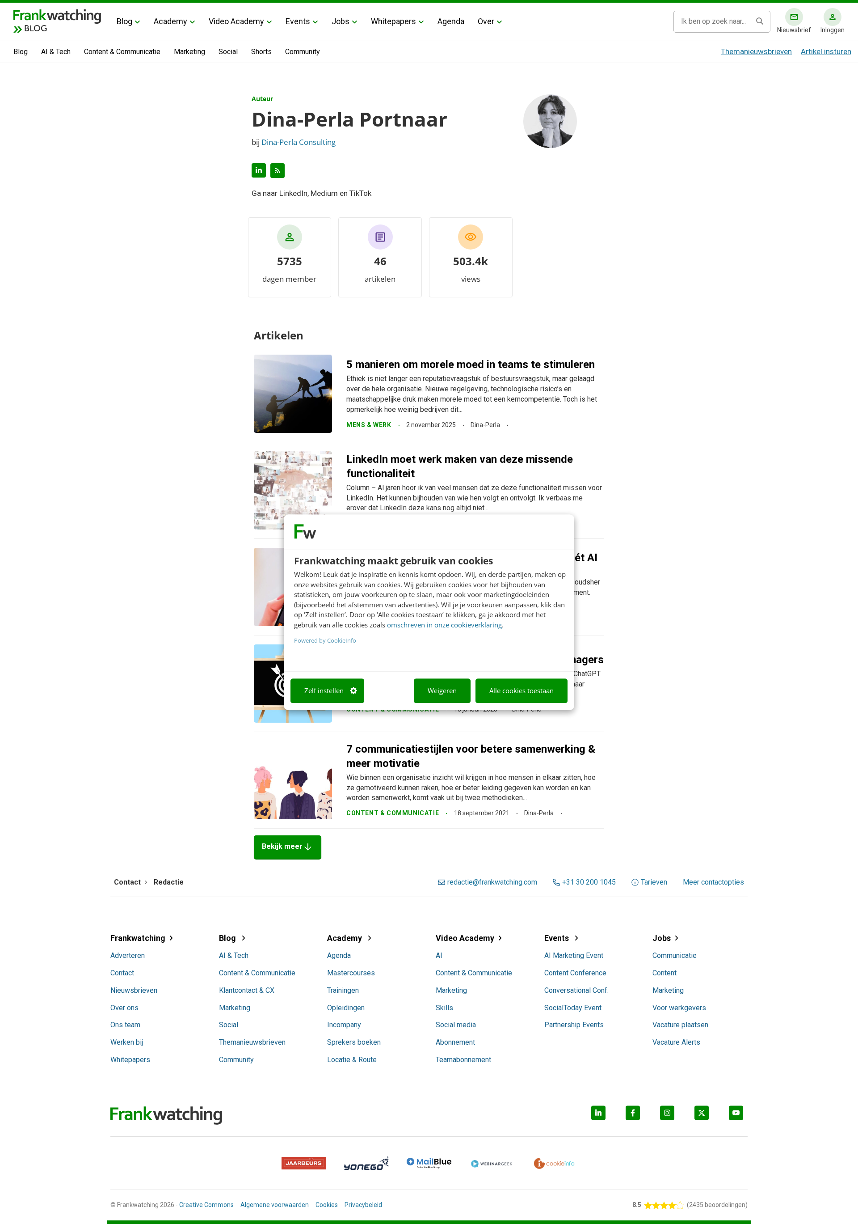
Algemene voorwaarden (274, 1204)
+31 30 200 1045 (589, 882)
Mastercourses (351, 973)
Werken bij (126, 1042)
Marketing (189, 51)
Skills (444, 1008)
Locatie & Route (352, 1059)
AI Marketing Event (573, 955)
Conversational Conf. (576, 990)
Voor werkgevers (679, 1008)
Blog (124, 21)
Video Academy (236, 21)
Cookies (326, 1204)
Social (228, 51)
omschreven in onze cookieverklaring (444, 624)
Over (486, 21)
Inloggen (832, 30)
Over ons (124, 1008)
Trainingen (343, 990)
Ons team (125, 1025)
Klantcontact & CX (246, 990)
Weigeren (442, 690)
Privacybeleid (363, 1204)
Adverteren (127, 955)
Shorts (261, 51)
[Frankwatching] (57, 15)
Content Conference (575, 973)
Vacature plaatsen (680, 1025)
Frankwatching (137, 938)
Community (302, 51)
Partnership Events (574, 1025)
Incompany (344, 1025)
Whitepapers (393, 21)
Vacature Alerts (676, 1042)
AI (439, 955)
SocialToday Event (572, 1008)
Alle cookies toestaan (521, 690)
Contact (122, 973)
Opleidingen (346, 1008)
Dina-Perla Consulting (298, 142)
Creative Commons (206, 1204)
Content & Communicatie (122, 51)
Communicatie (674, 955)
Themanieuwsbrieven (756, 51)
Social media (456, 1025)
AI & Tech (56, 51)
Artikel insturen (826, 51)
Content (664, 973)
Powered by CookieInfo (325, 641)
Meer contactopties (713, 882)
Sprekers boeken (354, 1042)
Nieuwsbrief (794, 30)
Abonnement (455, 1042)
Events (298, 21)
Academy (170, 21)
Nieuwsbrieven (133, 990)
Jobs (340, 21)
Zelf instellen (324, 690)
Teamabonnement (463, 1059)
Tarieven (654, 882)
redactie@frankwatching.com (492, 882)
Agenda (450, 21)
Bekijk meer (287, 847)
